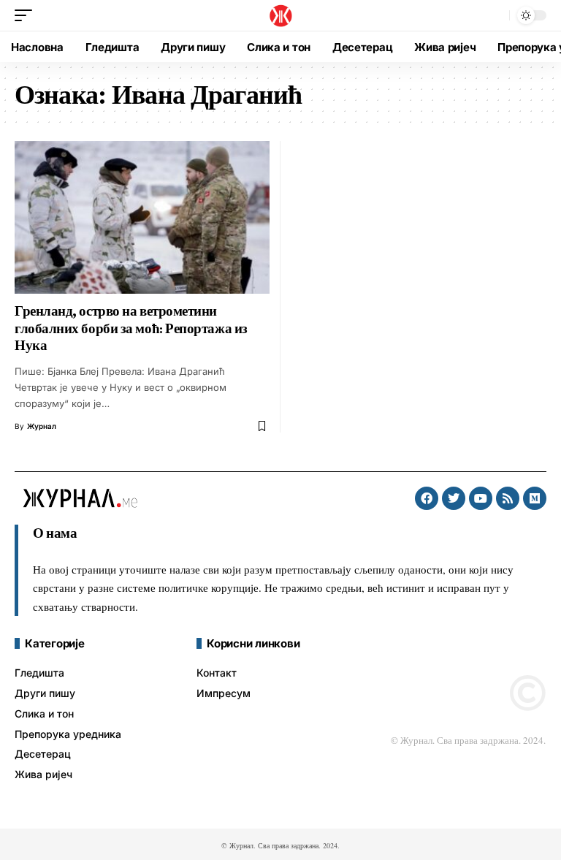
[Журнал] (280, 15)
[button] (27, 15)
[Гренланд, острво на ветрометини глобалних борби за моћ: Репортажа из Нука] (142, 217)
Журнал (41, 426)
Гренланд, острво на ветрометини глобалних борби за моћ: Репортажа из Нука (131, 328)
